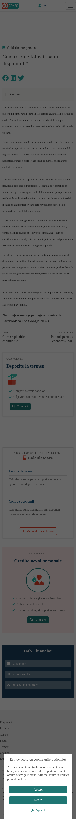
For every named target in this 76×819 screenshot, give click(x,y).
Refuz (38, 800)
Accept (38, 789)
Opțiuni (40, 810)
